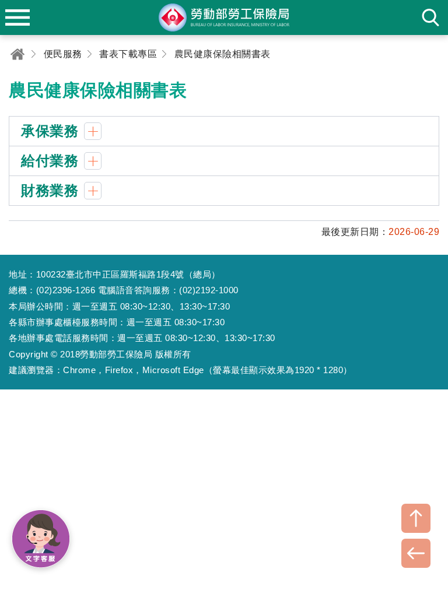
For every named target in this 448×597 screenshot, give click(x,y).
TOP (415, 518)
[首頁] (17, 54)
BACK (415, 553)
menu (17, 17)
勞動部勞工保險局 (224, 17)
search (430, 17)
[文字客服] (41, 539)
